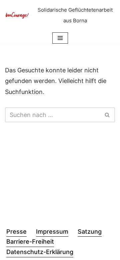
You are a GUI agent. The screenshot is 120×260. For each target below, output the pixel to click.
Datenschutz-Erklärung (39, 251)
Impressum (52, 231)
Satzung (90, 231)
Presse (16, 231)
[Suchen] (107, 114)
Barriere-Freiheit (30, 241)
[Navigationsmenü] (60, 38)
